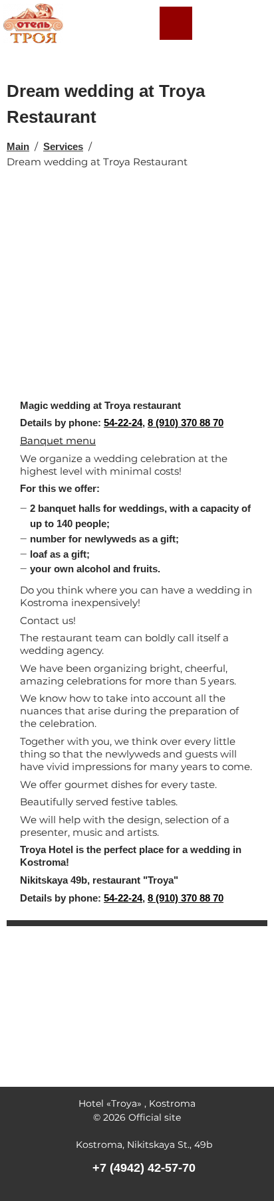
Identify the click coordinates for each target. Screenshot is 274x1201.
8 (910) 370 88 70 (185, 422)
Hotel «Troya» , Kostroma (137, 1103)
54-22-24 (123, 422)
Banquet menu (58, 440)
